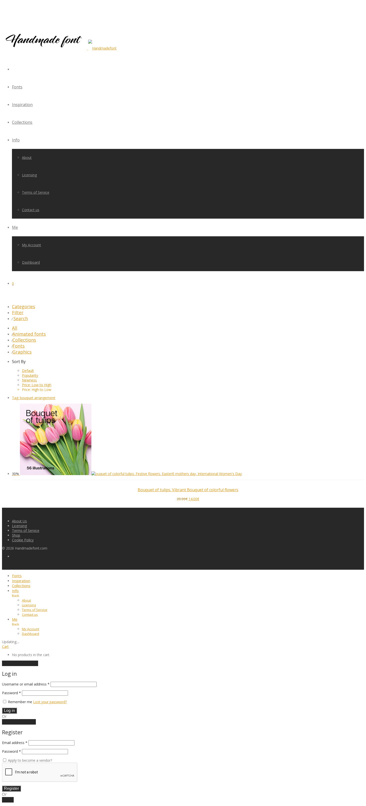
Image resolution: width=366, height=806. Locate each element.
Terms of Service (35, 192)
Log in (9, 710)
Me (15, 227)
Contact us (30, 209)
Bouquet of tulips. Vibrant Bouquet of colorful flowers (188, 490)
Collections (22, 122)
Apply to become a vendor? (29, 760)
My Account (31, 245)
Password (11, 692)
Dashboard (31, 262)
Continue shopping (20, 663)
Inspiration (22, 104)
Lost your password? (50, 701)
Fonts (17, 87)
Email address (14, 742)
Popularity (30, 375)
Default (28, 370)
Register (11, 788)
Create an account (19, 722)
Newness (29, 380)
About (27, 157)
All (14, 328)
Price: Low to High (36, 384)
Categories (23, 307)
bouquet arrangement (33, 397)
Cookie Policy (23, 540)
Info (16, 140)
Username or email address (26, 684)
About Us (19, 521)
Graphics (22, 352)
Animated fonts (29, 334)
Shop (16, 535)
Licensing (29, 175)
